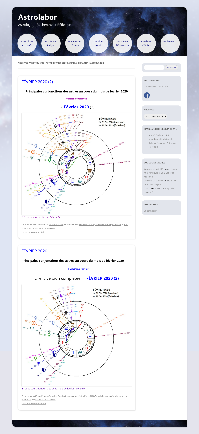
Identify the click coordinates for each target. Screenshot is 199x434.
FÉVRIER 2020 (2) (37, 81)
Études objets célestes (74, 43)
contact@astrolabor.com (156, 86)
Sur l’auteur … (170, 41)
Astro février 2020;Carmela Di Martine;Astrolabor (100, 224)
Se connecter (150, 210)
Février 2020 (76, 107)
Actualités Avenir (98, 43)
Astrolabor (37, 17)
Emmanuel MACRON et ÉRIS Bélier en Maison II (160, 173)
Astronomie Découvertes (122, 43)
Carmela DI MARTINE (45, 228)
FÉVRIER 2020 (34, 251)
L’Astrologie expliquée (27, 43)
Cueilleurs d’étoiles (146, 43)
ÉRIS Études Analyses (51, 43)
